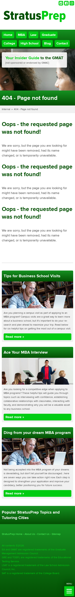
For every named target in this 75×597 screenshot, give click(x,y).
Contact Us (43, 534)
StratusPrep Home (12, 534)
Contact (62, 43)
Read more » (14, 337)
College (9, 43)
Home (8, 35)
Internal (6, 109)
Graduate (49, 35)
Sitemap (56, 534)
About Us (30, 534)
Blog (47, 43)
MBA (21, 35)
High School (30, 43)
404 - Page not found (26, 109)
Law (33, 35)
